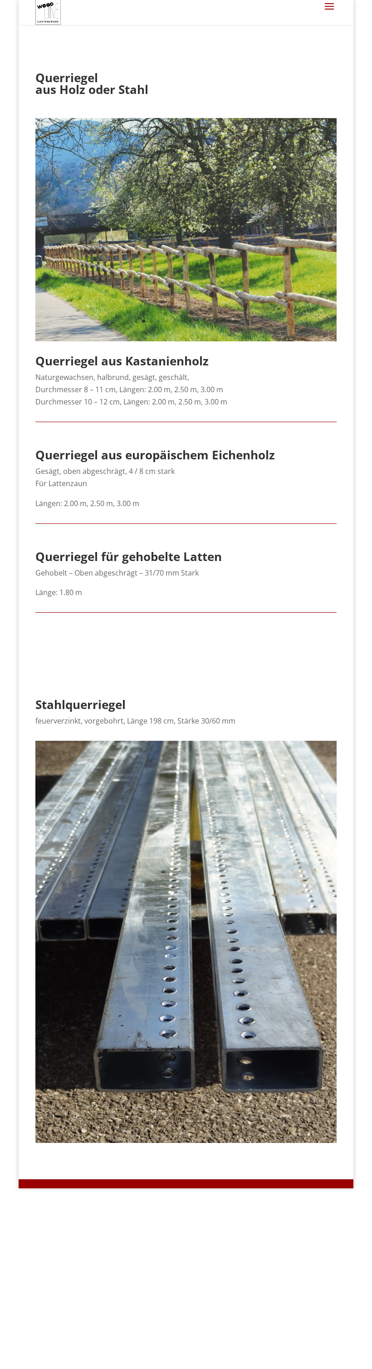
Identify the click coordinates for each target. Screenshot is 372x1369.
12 (220, 321)
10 (205, 321)
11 (213, 321)
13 (228, 321)
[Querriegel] (186, 339)
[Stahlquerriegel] (186, 1140)
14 (236, 321)
